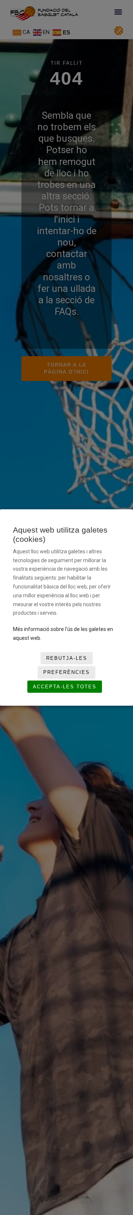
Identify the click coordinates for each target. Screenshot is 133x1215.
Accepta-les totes (64, 686)
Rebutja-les (66, 658)
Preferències (66, 672)
